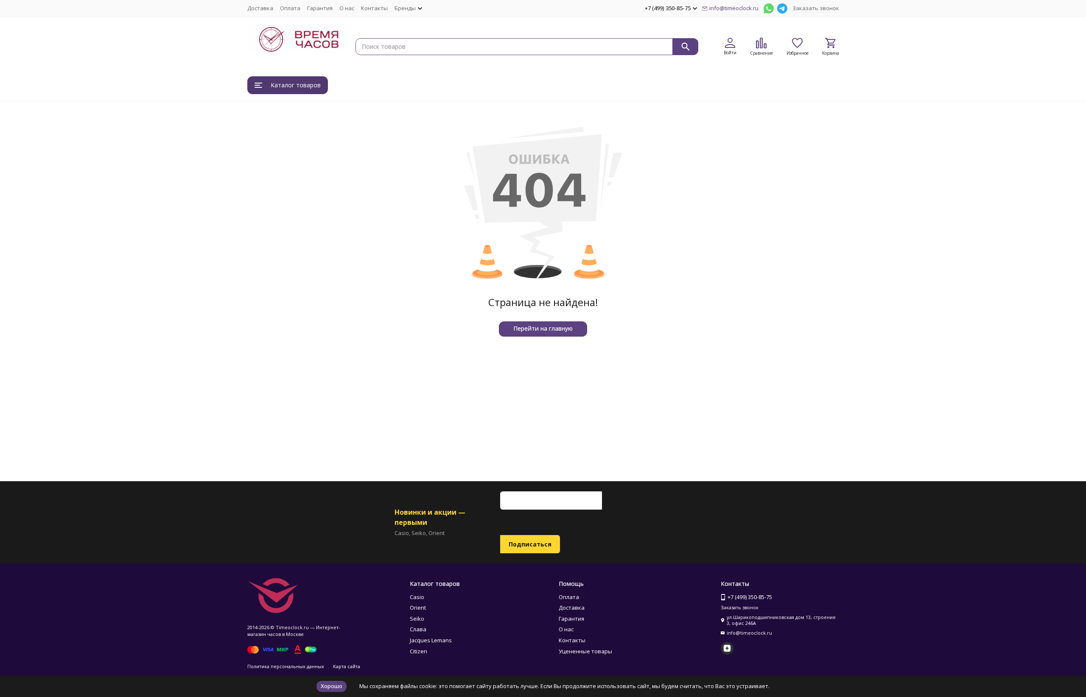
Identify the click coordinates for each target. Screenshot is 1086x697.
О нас (346, 8)
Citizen (418, 651)
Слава (418, 629)
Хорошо (331, 686)
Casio (417, 597)
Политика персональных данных (285, 666)
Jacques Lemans (431, 640)
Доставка (260, 8)
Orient (418, 607)
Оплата (290, 8)
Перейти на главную (543, 328)
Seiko (417, 618)
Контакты (374, 8)
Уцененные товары (585, 651)
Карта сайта (346, 666)
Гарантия (320, 8)
